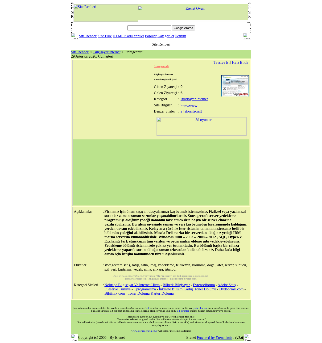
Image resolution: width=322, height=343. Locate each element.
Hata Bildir (240, 62)
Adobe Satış (227, 285)
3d (147, 307)
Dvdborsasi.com (231, 289)
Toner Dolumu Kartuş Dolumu (151, 293)
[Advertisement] (161, 172)
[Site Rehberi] (106, 20)
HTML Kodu (123, 36)
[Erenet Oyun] (193, 19)
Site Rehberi (88, 36)
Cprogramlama (145, 289)
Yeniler (138, 36)
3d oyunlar (183, 310)
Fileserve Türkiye (117, 289)
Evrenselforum (204, 285)
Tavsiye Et (221, 62)
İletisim (180, 36)
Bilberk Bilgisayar (176, 285)
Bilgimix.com (114, 293)
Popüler (151, 36)
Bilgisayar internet (106, 52)
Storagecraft (161, 66)
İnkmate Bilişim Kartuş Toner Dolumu (187, 289)
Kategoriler (165, 36)
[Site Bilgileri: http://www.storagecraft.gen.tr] (189, 105)
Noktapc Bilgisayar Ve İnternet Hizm (132, 285)
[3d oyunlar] (202, 134)
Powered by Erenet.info (214, 338)
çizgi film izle (200, 307)
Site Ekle (105, 36)
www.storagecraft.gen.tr (144, 330)
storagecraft (193, 111)
